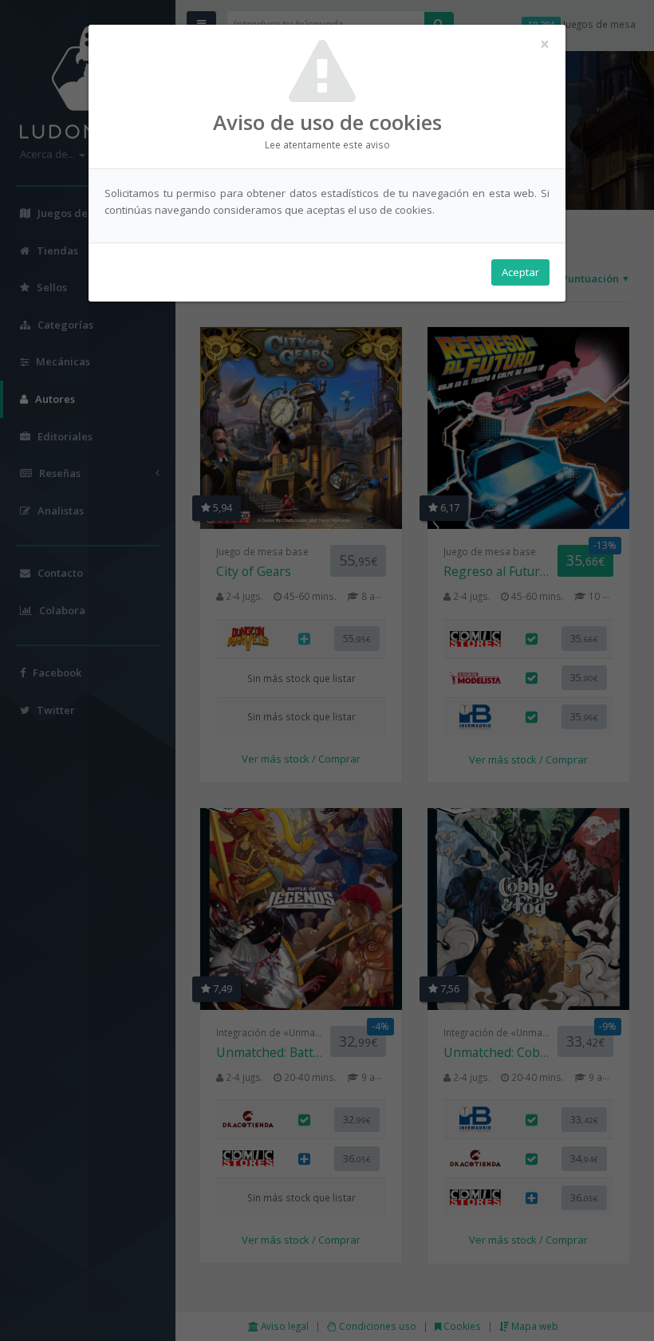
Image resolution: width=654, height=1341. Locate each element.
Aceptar (520, 272)
